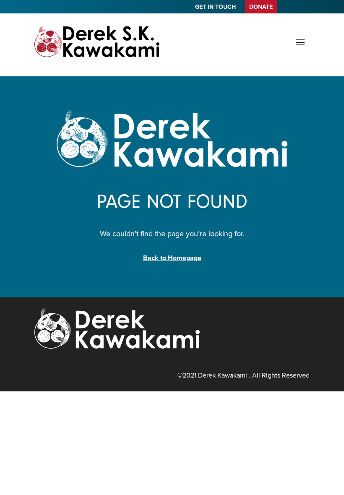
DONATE (261, 7)
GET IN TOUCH (215, 7)
